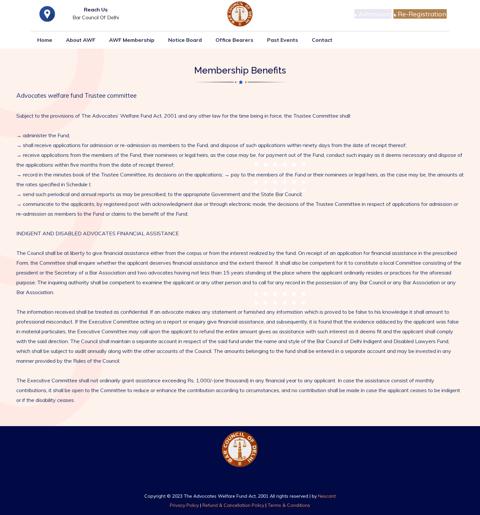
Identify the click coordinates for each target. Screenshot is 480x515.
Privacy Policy (184, 505)
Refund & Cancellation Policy (233, 505)
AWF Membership (131, 40)
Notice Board (185, 40)
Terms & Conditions (289, 505)
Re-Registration (421, 14)
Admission (374, 14)
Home (44, 40)
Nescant (327, 496)
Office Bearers (234, 40)
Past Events (282, 40)
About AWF (80, 40)
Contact (322, 40)
